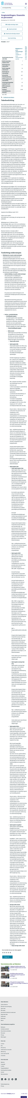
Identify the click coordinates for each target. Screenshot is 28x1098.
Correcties (3, 1055)
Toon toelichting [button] (12, 38)
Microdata (3, 1010)
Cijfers (3, 12)
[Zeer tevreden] (10, 952)
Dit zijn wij (3, 1047)
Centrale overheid (5, 1029)
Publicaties (3, 1016)
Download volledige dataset (13, 33)
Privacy (2, 1035)
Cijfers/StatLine (4, 1004)
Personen (3, 1033)
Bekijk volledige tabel (12, 24)
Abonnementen (4, 1074)
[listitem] (2, 1079)
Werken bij (3, 1051)
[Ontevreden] (5, 952)
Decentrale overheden (6, 1031)
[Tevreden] (8, 952)
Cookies (2, 1066)
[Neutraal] (7, 952)
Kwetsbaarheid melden (6, 1070)
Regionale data (4, 1014)
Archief (2, 1072)
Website (3, 1062)
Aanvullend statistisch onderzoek (8, 1012)
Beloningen (3, 1037)
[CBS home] (7, 3)
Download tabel (13, 29)
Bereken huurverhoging (6, 1006)
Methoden (3, 1018)
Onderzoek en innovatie (6, 1049)
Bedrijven (3, 1027)
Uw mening (23, 1097)
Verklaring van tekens (8, 97)
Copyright (3, 1064)
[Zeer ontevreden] (3, 952)
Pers (2, 1045)
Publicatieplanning (5, 1084)
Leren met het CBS (5, 1053)
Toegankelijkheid (4, 1068)
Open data (3, 1008)
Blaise (2, 1020)
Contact (2, 1043)
